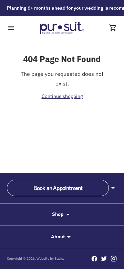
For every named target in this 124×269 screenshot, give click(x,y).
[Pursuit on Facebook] (94, 258)
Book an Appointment (58, 188)
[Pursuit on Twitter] (104, 258)
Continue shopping (62, 96)
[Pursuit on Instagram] (113, 258)
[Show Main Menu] (11, 28)
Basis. (59, 258)
